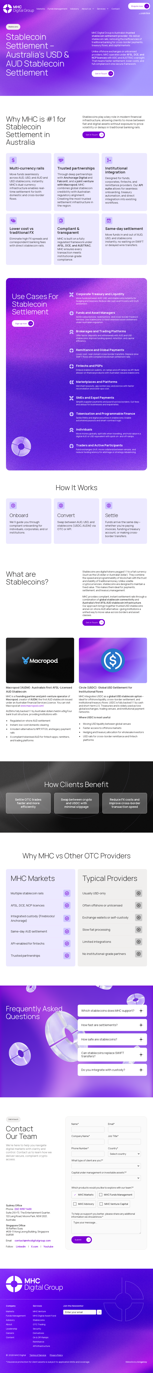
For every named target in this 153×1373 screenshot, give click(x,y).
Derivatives (38, 1333)
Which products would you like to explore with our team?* (102, 1187)
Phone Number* (80, 1148)
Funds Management (16, 1315)
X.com (34, 1246)
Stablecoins (39, 1320)
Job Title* (113, 1136)
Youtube (48, 1246)
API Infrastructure (41, 1346)
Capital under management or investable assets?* (99, 1172)
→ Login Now (144, 13)
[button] (87, 9)
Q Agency (142, 1361)
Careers (10, 1333)
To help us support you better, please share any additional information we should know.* (103, 1215)
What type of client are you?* (87, 1160)
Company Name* (80, 1136)
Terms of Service (37, 1355)
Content (10, 1337)
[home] (18, 8)
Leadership (11, 1328)
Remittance (38, 1341)
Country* (113, 1148)
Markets (10, 1311)
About (9, 1324)
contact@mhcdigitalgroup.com (33, 1240)
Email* (111, 1124)
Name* (75, 1124)
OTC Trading (39, 1324)
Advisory (10, 1320)
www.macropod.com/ (32, 705)
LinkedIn (21, 1246)
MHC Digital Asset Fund (44, 1315)
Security (37, 1328)
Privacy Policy (56, 1355)
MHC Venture (39, 1311)
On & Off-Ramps (40, 1337)
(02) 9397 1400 (23, 1209)
